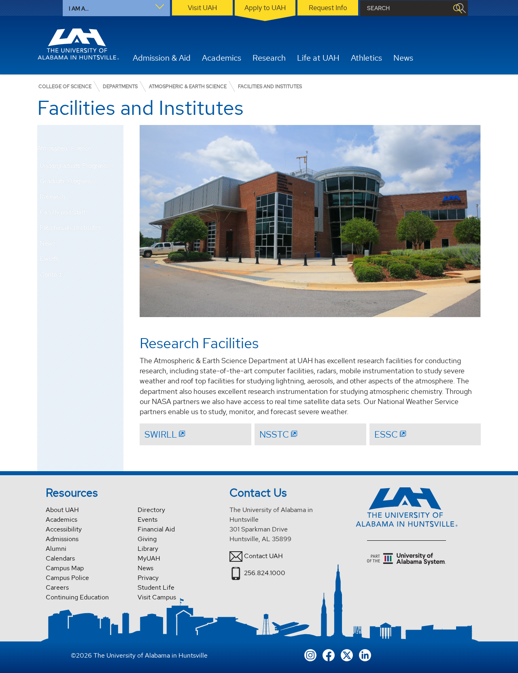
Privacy (148, 578)
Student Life (156, 587)
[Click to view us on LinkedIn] (365, 654)
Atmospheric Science (64, 148)
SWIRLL (160, 434)
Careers (57, 587)
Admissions (62, 539)
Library (148, 548)
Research (52, 197)
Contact (51, 274)
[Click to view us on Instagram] (310, 654)
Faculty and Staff (63, 212)
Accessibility (64, 529)
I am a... (79, 8)
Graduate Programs (66, 181)
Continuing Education (77, 597)
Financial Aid (156, 529)
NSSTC (274, 434)
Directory (151, 510)
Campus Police (67, 578)
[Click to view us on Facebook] (329, 654)
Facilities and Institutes (70, 227)
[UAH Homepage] (78, 44)
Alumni (56, 548)
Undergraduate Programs (74, 165)
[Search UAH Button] (457, 8)
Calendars (60, 558)
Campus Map (65, 568)
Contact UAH (263, 556)
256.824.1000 (264, 573)
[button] (117, 166)
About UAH (62, 510)
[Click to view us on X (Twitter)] (347, 654)
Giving (147, 539)
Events (49, 258)
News (47, 243)
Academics (61, 519)
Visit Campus (157, 597)
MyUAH (149, 558)
